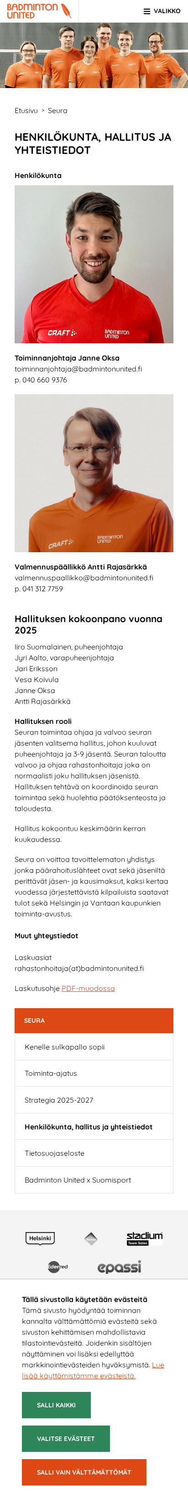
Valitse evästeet (66, 1439)
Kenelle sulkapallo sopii (64, 1046)
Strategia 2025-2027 (59, 1099)
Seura (34, 1020)
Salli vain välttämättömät (84, 1472)
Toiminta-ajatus (51, 1073)
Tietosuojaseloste (54, 1153)
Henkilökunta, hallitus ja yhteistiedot (89, 1126)
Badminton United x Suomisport (78, 1179)
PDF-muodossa (88, 988)
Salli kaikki (56, 1405)
